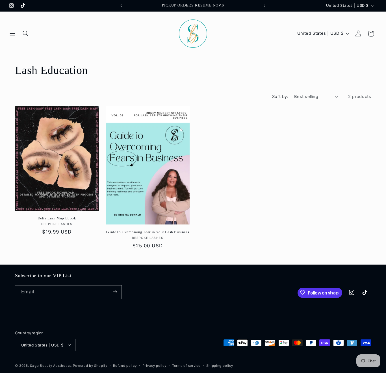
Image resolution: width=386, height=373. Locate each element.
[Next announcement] (265, 5)
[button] (12, 33)
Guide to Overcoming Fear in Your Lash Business (147, 232)
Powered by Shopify (90, 365)
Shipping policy (219, 365)
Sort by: (280, 96)
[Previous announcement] (121, 5)
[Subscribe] (114, 292)
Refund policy (125, 365)
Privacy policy (154, 365)
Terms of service (186, 365)
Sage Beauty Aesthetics (50, 365)
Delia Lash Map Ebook (57, 218)
